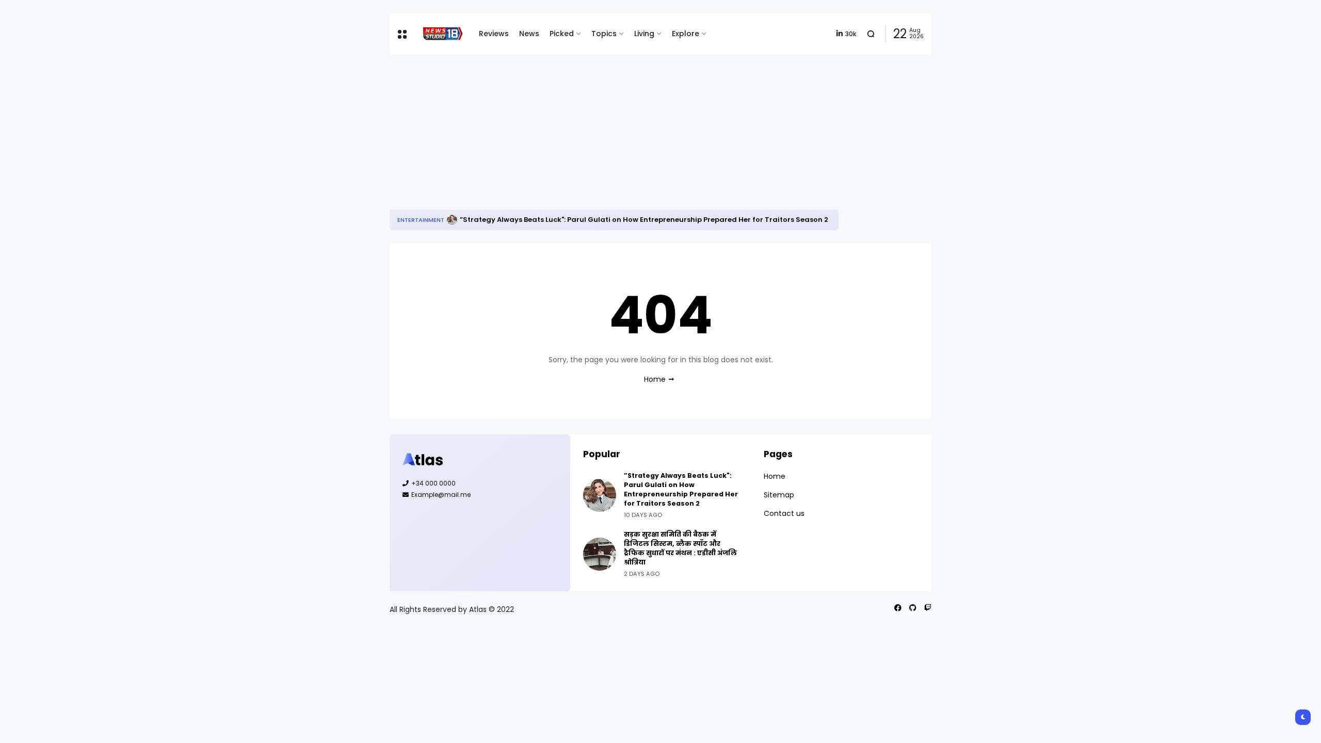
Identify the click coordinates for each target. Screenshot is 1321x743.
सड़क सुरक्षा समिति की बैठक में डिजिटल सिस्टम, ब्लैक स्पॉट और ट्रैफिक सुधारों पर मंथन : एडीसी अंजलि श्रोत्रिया (680, 548)
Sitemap (779, 495)
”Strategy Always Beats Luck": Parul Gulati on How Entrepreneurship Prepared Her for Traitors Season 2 (644, 219)
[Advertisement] (660, 132)
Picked (562, 33)
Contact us (784, 513)
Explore (685, 33)
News (529, 33)
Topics (604, 33)
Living (644, 33)
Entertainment (420, 220)
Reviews (494, 33)
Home (655, 379)
